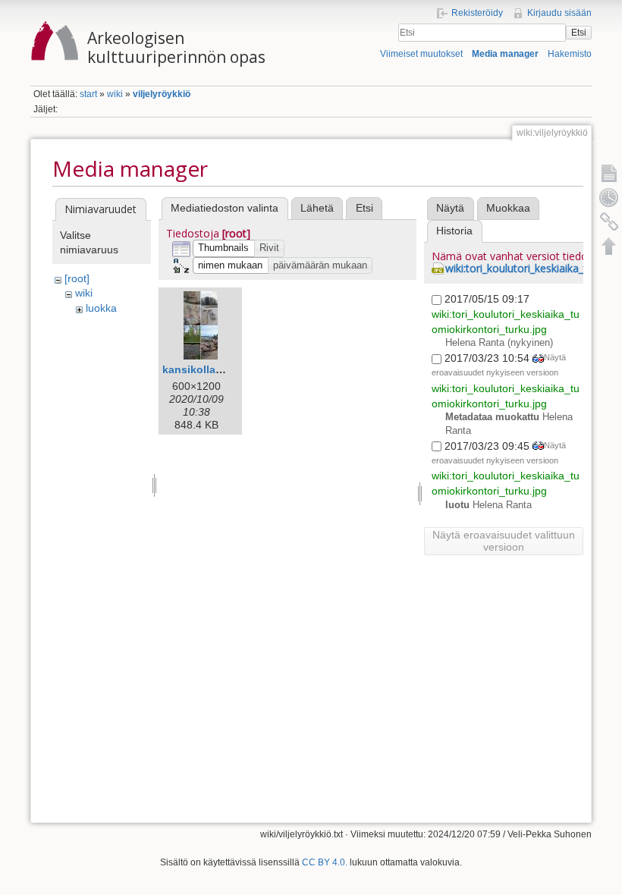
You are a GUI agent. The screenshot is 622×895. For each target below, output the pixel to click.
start (88, 94)
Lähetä (317, 208)
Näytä (450, 208)
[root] (77, 278)
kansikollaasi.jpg (206, 369)
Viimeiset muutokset (421, 54)
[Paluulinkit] (609, 221)
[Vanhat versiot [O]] (609, 197)
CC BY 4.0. (324, 862)
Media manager (505, 54)
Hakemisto (570, 54)
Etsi (578, 32)
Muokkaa (508, 208)
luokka (101, 308)
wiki (115, 94)
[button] (224, 248)
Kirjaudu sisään (559, 13)
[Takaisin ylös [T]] (609, 246)
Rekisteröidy (477, 13)
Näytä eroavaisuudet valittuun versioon (503, 541)
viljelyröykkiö (161, 94)
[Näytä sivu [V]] (609, 173)
